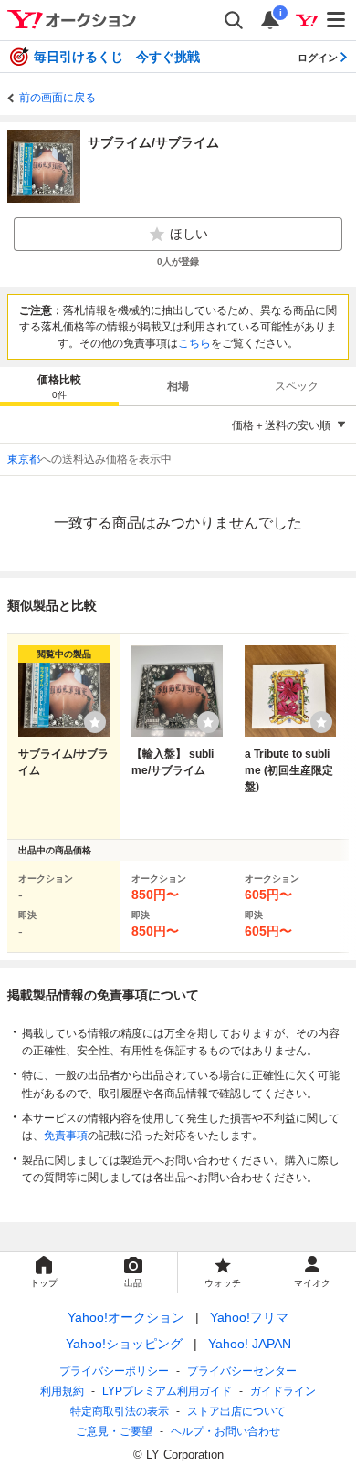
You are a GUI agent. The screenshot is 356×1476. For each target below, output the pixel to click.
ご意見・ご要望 (114, 1431)
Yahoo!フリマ (249, 1317)
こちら (194, 343)
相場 (178, 386)
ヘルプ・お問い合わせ (225, 1431)
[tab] (59, 386)
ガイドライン (283, 1391)
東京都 (23, 459)
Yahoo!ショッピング (124, 1343)
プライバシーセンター (242, 1371)
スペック (297, 386)
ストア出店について (236, 1411)
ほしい (189, 233)
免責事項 (66, 1135)
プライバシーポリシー (114, 1371)
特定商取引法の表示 (119, 1411)
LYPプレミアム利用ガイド (167, 1391)
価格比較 (59, 386)
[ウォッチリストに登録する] (95, 722)
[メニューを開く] (337, 20)
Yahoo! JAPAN (249, 1343)
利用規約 (62, 1391)
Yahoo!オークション (126, 1317)
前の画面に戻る (57, 97)
